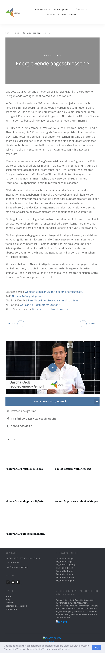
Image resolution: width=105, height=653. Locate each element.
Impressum (11, 609)
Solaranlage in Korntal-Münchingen (77, 491)
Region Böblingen (64, 561)
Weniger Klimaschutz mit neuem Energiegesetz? (54, 292)
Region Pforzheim (64, 568)
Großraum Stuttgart (65, 558)
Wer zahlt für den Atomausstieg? (39, 305)
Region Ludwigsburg (65, 564)
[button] (71, 649)
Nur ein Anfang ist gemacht (29, 296)
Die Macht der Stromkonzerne (50, 309)
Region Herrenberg (65, 577)
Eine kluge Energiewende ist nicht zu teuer (53, 300)
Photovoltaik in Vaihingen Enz (77, 458)
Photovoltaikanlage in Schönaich (27, 523)
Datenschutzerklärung (16, 606)
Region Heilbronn (64, 571)
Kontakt (9, 603)
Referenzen (12, 439)
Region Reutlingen (65, 580)
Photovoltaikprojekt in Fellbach (27, 458)
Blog (8, 599)
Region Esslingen (64, 574)
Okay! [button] (96, 647)
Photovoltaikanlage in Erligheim (27, 491)
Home (8, 596)
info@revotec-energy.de (17, 567)
